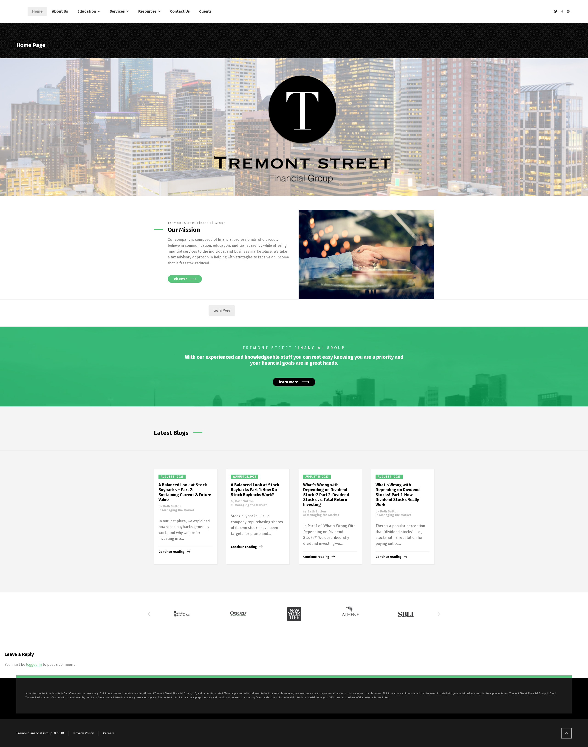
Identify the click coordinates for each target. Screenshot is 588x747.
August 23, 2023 (244, 476)
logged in (34, 664)
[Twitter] (556, 12)
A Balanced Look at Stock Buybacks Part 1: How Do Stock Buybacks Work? (255, 489)
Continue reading (171, 552)
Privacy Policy (83, 733)
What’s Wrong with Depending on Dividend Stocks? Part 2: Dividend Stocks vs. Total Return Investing (326, 494)
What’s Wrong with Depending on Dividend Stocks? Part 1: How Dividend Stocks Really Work (398, 494)
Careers (109, 733)
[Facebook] (562, 12)
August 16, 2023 (316, 476)
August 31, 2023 (172, 476)
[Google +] (568, 12)
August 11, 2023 (389, 476)
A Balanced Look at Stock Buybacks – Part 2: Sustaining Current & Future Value (184, 492)
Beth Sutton (172, 506)
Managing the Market (178, 510)
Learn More (221, 311)
